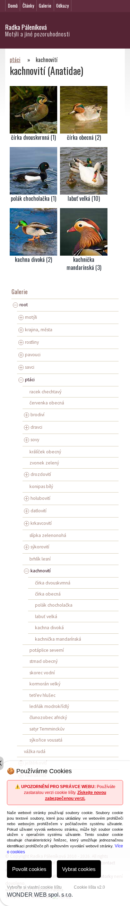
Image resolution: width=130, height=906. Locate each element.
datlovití (38, 511)
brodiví (37, 414)
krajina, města (38, 330)
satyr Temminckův (46, 729)
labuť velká (46, 616)
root (23, 305)
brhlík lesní (40, 559)
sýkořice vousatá (45, 740)
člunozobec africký (48, 717)
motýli (31, 317)
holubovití (40, 498)
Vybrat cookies (79, 869)
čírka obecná (48, 594)
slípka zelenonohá (47, 535)
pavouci (33, 355)
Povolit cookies (29, 869)
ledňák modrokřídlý (49, 706)
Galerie (45, 5)
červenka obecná (46, 403)
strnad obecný (43, 661)
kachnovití (41, 570)
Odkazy (62, 5)
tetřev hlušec (42, 695)
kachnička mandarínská (58, 639)
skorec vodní (42, 673)
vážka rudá (34, 751)
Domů (13, 5)
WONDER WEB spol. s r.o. (40, 895)
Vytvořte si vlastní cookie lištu (34, 887)
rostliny (32, 342)
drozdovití (41, 474)
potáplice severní (46, 650)
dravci (36, 427)
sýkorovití (40, 547)
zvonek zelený (44, 463)
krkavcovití (41, 523)
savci (29, 367)
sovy (35, 439)
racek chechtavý (45, 392)
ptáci (15, 59)
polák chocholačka (53, 605)
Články (28, 5)
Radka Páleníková (26, 27)
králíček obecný (45, 452)
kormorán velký (44, 684)
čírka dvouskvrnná (52, 583)
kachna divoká (49, 628)
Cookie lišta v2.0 (89, 887)
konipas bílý (41, 486)
